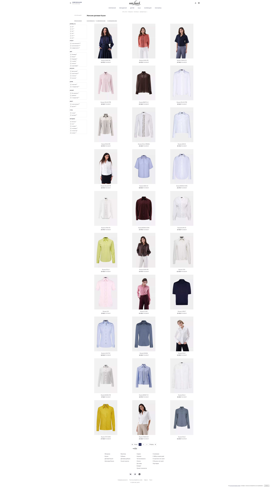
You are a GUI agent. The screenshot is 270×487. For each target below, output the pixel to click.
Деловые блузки (109, 458)
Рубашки (123, 456)
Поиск (150, 480)
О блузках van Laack (158, 461)
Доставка (139, 463)
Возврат (139, 466)
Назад (135, 444)
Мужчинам (112, 8)
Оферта (146, 480)
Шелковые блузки (109, 461)
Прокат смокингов (142, 468)
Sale (139, 8)
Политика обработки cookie (135, 480)
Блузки (106, 456)
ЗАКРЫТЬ (267, 485)
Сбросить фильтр (78, 20)
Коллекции (148, 8)
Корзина (139, 456)
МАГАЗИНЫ (158, 8)
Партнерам (156, 463)
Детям (132, 8)
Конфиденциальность (123, 480)
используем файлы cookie (235, 485)
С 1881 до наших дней (158, 456)
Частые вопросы (141, 458)
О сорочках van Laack (158, 458)
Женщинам (123, 8)
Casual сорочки (125, 461)
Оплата (139, 461)
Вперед (152, 444)
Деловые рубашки (125, 458)
